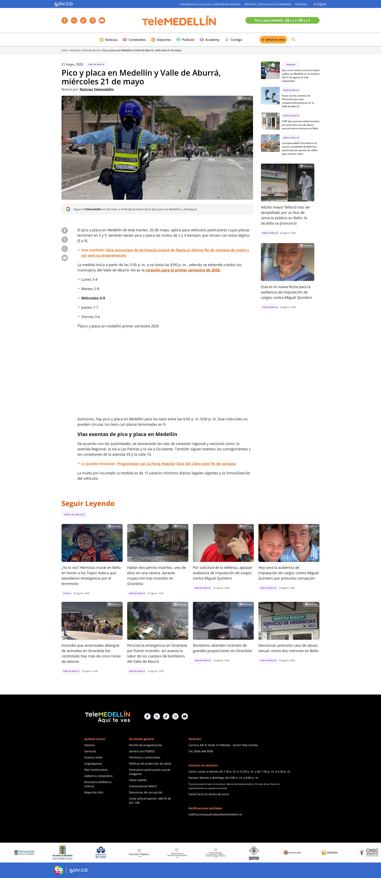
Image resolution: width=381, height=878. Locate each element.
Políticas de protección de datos (150, 763)
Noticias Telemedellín (97, 89)
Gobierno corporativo (98, 776)
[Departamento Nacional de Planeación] (135, 852)
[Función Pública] (97, 852)
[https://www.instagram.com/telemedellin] (175, 716)
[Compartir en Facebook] (65, 230)
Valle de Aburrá (91, 50)
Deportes (161, 39)
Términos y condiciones (144, 757)
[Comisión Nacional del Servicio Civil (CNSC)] (326, 852)
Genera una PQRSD (142, 751)
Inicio (65, 50)
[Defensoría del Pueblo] (58, 852)
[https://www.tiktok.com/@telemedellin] (166, 716)
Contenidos (134, 39)
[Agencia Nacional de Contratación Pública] (173, 853)
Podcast (185, 39)
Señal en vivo (275, 39)
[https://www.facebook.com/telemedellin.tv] (147, 716)
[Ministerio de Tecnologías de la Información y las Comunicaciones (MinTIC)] (364, 852)
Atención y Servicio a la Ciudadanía (267, 4)
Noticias (108, 39)
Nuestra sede (93, 757)
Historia (89, 745)
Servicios (90, 751)
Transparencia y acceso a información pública (210, 4)
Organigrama (93, 763)
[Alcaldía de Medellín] (20, 853)
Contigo (233, 39)
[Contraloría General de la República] (250, 852)
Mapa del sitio (93, 792)
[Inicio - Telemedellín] (179, 20)
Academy (209, 39)
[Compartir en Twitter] (65, 239)
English (321, 4)
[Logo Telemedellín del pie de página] (107, 716)
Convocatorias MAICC (143, 786)
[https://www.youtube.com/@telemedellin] (185, 716)
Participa (301, 4)
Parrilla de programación (145, 745)
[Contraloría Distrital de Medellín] (288, 852)
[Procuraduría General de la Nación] (211, 852)
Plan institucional (95, 770)
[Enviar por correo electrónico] (65, 258)
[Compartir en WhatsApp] (65, 249)
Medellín (291, 64)
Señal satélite (138, 780)
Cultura (67, 593)
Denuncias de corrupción (146, 792)
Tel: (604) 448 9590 (201, 751)
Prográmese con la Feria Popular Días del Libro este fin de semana (176, 463)
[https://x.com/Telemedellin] (157, 716)
